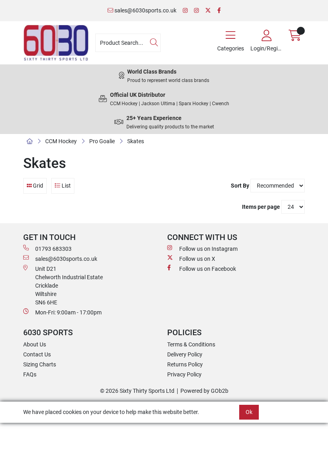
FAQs (29, 374)
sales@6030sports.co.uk (144, 10)
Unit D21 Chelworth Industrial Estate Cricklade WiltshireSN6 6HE (69, 286)
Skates (135, 141)
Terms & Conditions (191, 344)
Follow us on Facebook (207, 269)
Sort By (240, 185)
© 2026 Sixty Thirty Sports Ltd (137, 391)
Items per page (261, 207)
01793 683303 (53, 249)
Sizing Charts (39, 364)
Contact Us (37, 354)
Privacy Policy (184, 374)
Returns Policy (185, 364)
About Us (34, 344)
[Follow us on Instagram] (185, 10)
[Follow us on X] (208, 10)
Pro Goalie (102, 141)
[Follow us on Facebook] (219, 10)
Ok (249, 412)
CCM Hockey (61, 141)
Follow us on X (197, 259)
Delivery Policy (184, 354)
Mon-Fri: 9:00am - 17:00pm (68, 312)
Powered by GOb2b (204, 391)
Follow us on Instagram (208, 249)
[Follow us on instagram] (196, 10)
